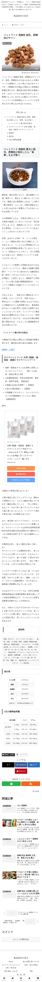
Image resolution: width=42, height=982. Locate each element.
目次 (18, 112)
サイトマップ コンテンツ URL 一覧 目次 (11, 966)
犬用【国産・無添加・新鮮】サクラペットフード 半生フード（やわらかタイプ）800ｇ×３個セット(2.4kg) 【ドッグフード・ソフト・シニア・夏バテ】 (20, 452)
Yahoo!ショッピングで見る (21, 480)
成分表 (11, 136)
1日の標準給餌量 (15, 140)
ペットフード (22, 754)
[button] (37, 553)
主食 (31, 971)
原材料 (11, 133)
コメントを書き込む (21, 939)
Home (11, 961)
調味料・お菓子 (8, 350)
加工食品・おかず (11, 971)
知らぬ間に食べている (31, 961)
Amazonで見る (21, 468)
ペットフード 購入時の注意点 (21, 123)
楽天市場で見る (21, 474)
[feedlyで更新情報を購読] (11, 783)
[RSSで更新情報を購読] (30, 783)
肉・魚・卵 (21, 975)
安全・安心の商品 (31, 965)
